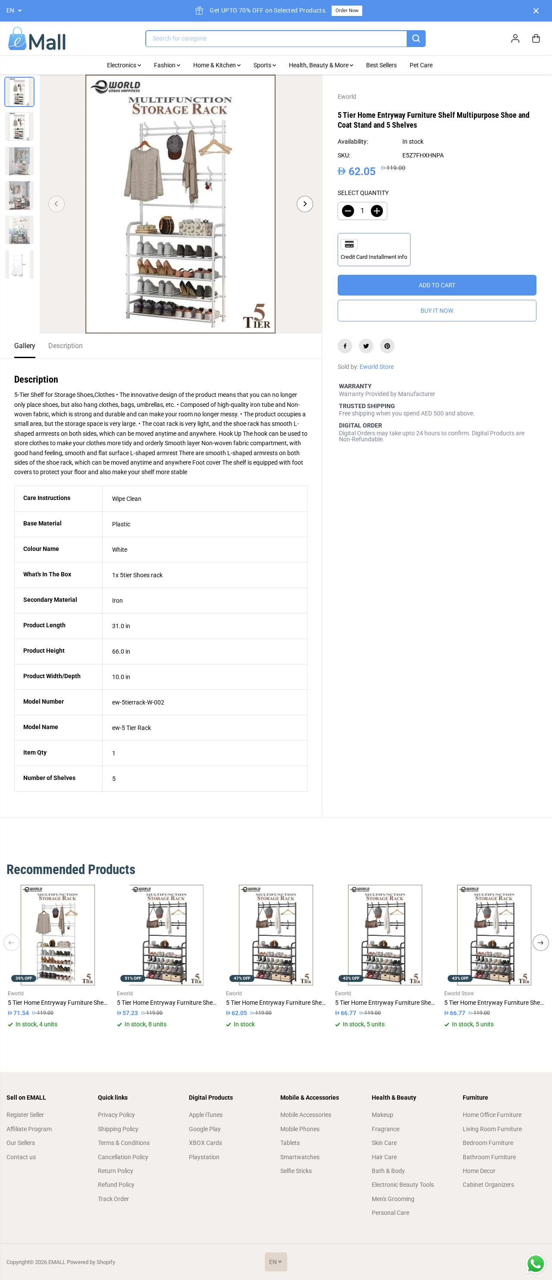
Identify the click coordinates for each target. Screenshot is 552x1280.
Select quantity (363, 192)
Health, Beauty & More (319, 65)
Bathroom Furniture (489, 1157)
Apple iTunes (206, 1114)
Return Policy (115, 1170)
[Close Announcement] (536, 10)
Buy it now (436, 310)
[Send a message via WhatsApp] (536, 1264)
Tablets (290, 1142)
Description (65, 346)
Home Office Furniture (492, 1114)
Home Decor (479, 1170)
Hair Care (384, 1157)
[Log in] (515, 38)
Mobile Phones (300, 1129)
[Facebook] (345, 346)
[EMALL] (36, 39)
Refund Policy (116, 1184)
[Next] (305, 204)
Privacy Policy (116, 1114)
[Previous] (56, 204)
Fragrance (385, 1129)
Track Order (113, 1198)
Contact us (21, 1157)
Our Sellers (20, 1142)
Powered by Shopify (91, 1262)
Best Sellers (381, 65)
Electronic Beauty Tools (403, 1184)
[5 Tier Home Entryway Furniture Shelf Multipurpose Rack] (385, 935)
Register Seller (25, 1114)
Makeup (382, 1114)
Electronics (122, 65)
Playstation (204, 1157)
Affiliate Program (29, 1129)
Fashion (165, 65)
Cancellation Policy (123, 1157)
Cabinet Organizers (488, 1184)
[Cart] (536, 38)
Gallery (24, 346)
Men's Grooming (393, 1198)
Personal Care (390, 1212)
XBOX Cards (205, 1142)
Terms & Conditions (124, 1142)
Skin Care (384, 1142)
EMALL (57, 1262)
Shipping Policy (118, 1129)
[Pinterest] (387, 346)
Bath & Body (388, 1170)
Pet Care (421, 65)
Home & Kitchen (215, 65)
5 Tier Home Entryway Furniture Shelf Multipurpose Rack (385, 1002)
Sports (263, 65)
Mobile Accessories (305, 1114)
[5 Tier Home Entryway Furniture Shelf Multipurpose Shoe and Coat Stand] (58, 935)
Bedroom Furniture (488, 1142)
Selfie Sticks (296, 1170)
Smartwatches (300, 1157)
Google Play (205, 1129)
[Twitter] (366, 346)
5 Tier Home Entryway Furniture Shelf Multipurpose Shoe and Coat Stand (58, 1002)
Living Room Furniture (492, 1129)
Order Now (347, 10)
